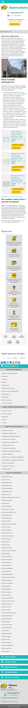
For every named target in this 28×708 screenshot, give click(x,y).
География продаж (10, 672)
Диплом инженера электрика (9, 524)
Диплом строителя (6, 607)
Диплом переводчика (7, 574)
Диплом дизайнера (6, 515)
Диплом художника (6, 627)
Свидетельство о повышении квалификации (12, 457)
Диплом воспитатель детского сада (10, 497)
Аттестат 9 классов (6, 413)
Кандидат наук (5, 394)
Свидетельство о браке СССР (9, 433)
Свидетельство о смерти (8, 445)
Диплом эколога (6, 639)
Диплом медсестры (6, 556)
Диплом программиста (7, 583)
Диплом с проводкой (7, 403)
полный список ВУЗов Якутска (15, 196)
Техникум (4, 422)
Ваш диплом (18, 94)
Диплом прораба (6, 586)
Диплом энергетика (7, 648)
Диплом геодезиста (7, 506)
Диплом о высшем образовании (10, 373)
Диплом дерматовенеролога (9, 512)
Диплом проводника (7, 580)
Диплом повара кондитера (8, 577)
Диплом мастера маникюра (8, 550)
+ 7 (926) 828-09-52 (15, 13)
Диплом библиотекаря (7, 488)
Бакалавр (4, 379)
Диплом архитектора (7, 482)
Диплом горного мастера (8, 509)
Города (6, 31)
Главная (2, 31)
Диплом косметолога (7, 533)
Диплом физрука (6, 621)
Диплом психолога (6, 589)
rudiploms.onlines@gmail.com (17, 19)
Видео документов (10, 667)
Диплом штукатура (6, 633)
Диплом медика (6, 553)
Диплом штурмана (6, 636)
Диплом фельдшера (7, 618)
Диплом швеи (5, 630)
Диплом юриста (6, 651)
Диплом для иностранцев (8, 388)
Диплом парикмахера (7, 568)
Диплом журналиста (7, 518)
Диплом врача (5, 503)
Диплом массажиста (7, 547)
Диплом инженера (6, 521)
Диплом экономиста (7, 642)
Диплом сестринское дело (8, 601)
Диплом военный (6, 494)
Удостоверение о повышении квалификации (13, 460)
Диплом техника (6, 610)
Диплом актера (6, 479)
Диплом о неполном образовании (10, 391)
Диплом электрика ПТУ (7, 645)
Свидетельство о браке (7, 430)
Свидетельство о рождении (8, 439)
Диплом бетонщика (7, 485)
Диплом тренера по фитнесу (9, 612)
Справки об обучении (7, 454)
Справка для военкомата (8, 463)
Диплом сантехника (7, 592)
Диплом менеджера (7, 559)
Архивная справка (6, 469)
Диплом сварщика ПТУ (7, 598)
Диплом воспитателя (7, 500)
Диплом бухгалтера (7, 491)
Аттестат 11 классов (7, 410)
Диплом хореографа (7, 624)
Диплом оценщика (6, 565)
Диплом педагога (6, 571)
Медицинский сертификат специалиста (11, 451)
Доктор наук (5, 397)
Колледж (4, 419)
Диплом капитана (6, 527)
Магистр (4, 382)
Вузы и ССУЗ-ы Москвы (11, 677)
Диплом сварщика (6, 595)
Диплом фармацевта (7, 615)
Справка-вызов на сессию (8, 466)
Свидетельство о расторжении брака (11, 436)
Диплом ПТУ (5, 416)
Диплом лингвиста (6, 538)
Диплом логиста (6, 541)
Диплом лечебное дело (7, 536)
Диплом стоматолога (7, 604)
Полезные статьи (10, 662)
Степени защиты (9, 657)
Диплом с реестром (7, 400)
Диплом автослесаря (7, 476)
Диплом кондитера (6, 530)
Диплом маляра (6, 544)
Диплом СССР (5, 385)
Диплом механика (6, 562)
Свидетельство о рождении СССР (10, 442)
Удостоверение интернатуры (9, 448)
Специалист (5, 376)
